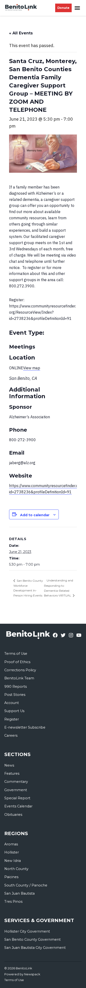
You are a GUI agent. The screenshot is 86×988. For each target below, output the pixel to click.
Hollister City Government (27, 931)
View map (31, 367)
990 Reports (15, 686)
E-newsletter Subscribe (24, 727)
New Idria (12, 861)
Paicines (11, 877)
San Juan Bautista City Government (35, 947)
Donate (63, 8)
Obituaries (13, 814)
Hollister (11, 852)
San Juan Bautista (19, 893)
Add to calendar (34, 515)
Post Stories (14, 695)
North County (16, 869)
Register (11, 719)
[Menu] (78, 8)
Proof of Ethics (17, 662)
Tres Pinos (13, 901)
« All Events (21, 33)
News (9, 765)
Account (11, 703)
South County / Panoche (25, 885)
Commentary (16, 781)
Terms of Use (15, 653)
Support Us (14, 711)
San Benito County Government (32, 939)
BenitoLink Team (19, 678)
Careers (10, 735)
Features (11, 773)
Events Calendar (18, 806)
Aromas (11, 844)
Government (15, 790)
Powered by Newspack (22, 974)
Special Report (17, 798)
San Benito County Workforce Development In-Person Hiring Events (28, 588)
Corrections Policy (20, 670)
